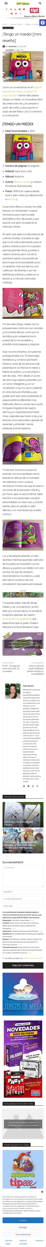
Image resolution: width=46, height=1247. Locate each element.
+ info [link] (32, 920)
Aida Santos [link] (12, 46)
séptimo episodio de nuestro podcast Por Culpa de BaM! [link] (22, 91)
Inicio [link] (5, 24)
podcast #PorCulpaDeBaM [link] (17, 618)
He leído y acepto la (23, 958)
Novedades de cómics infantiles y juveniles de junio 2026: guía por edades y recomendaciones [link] (21, 845)
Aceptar (23, 1220)
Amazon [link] (11, 199)
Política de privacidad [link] (32, 958)
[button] (42, 1191)
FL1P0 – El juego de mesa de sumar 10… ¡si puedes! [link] (11, 668)
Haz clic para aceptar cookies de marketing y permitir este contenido (23, 644)
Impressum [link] (39, 1240)
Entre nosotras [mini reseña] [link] (19, 821)
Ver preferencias (23, 1234)
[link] (42, 22)
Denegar (23, 1227)
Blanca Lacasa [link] (22, 181)
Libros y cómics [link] (16, 24)
